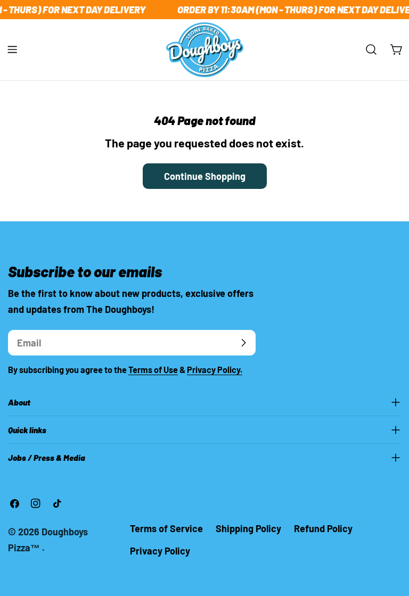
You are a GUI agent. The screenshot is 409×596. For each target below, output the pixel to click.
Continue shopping (205, 176)
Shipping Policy (248, 528)
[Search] (371, 49)
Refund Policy (323, 528)
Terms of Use (153, 370)
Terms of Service (166, 528)
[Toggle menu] (12, 49)
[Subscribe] (243, 343)
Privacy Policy (160, 551)
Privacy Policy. (214, 370)
